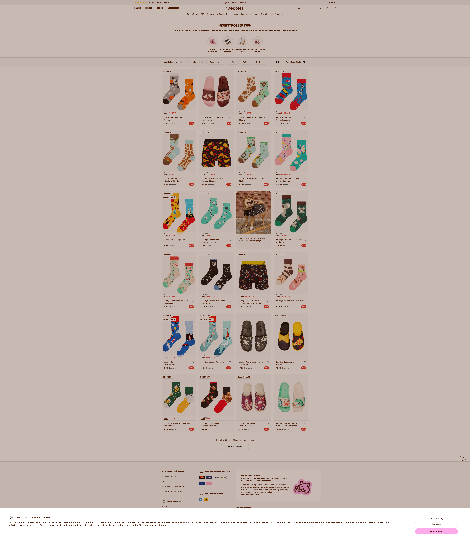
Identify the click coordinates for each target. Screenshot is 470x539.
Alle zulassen (436, 531)
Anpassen (436, 524)
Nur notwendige (436, 518)
